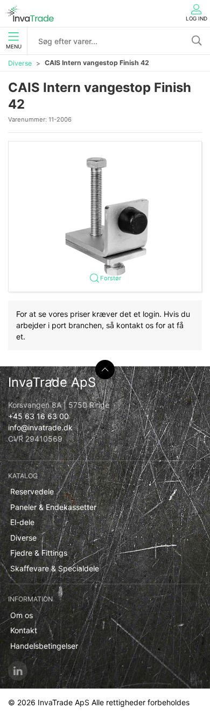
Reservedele (32, 491)
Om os (21, 615)
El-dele (22, 522)
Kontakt (23, 630)
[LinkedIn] (17, 670)
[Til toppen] (105, 369)
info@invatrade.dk (40, 427)
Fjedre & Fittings (38, 552)
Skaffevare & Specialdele (54, 568)
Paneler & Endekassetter (53, 507)
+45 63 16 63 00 (38, 416)
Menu (14, 46)
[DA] (29, 13)
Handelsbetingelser (44, 645)
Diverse (20, 63)
